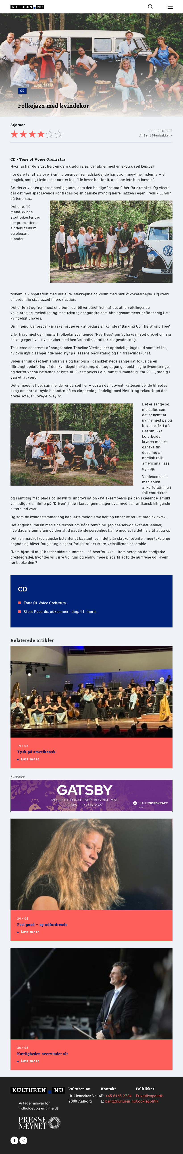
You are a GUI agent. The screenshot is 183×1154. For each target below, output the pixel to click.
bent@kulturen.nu (120, 1101)
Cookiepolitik (147, 1101)
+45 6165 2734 (119, 1096)
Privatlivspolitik (149, 1096)
